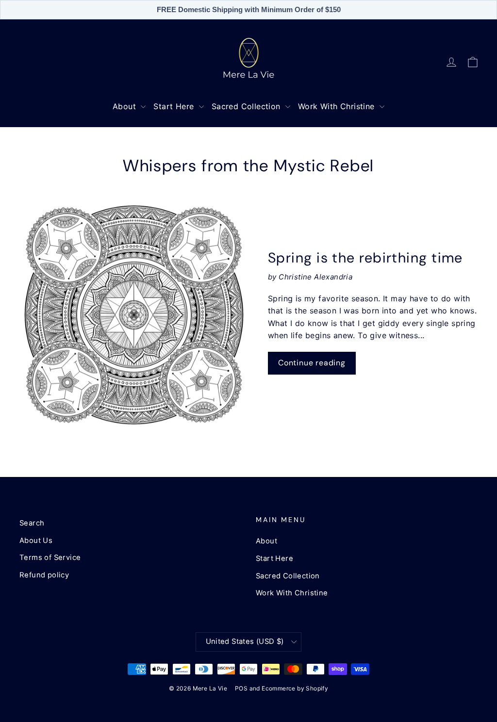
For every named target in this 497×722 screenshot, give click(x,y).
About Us (35, 540)
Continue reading (312, 363)
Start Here (174, 106)
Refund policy (44, 575)
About (125, 106)
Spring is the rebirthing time (365, 257)
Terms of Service (50, 557)
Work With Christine (337, 106)
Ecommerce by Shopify (295, 688)
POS (241, 688)
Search (31, 523)
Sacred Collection (247, 106)
